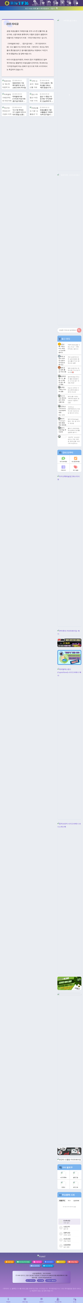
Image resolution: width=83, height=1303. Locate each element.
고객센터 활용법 (51, 1280)
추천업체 (8, 1301)
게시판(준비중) (58, 1301)
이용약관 (38, 1262)
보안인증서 (49, 1262)
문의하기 (61, 1262)
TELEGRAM (48, 1266)
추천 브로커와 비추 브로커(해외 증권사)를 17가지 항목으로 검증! (73, 360)
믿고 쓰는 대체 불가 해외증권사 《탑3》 (40, 8)
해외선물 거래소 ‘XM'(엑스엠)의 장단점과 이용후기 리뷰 (73, 399)
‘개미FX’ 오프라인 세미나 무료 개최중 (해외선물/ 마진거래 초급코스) (74, 440)
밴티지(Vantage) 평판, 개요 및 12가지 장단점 (74, 421)
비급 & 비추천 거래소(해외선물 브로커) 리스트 (73, 390)
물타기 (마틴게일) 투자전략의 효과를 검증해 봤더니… (74, 430)
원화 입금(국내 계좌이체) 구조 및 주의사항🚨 (74, 370)
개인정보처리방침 (24, 1262)
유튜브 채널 (73, 1262)
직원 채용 (10, 1262)
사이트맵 (40, 1280)
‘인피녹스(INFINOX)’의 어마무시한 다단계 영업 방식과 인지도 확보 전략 (69, 411)
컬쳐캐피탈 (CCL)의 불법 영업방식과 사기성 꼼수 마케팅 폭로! (73, 380)
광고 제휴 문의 (30, 1280)
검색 (79, 331)
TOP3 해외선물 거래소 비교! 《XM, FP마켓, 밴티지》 (74, 347)
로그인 (74, 1301)
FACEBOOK (35, 1266)
